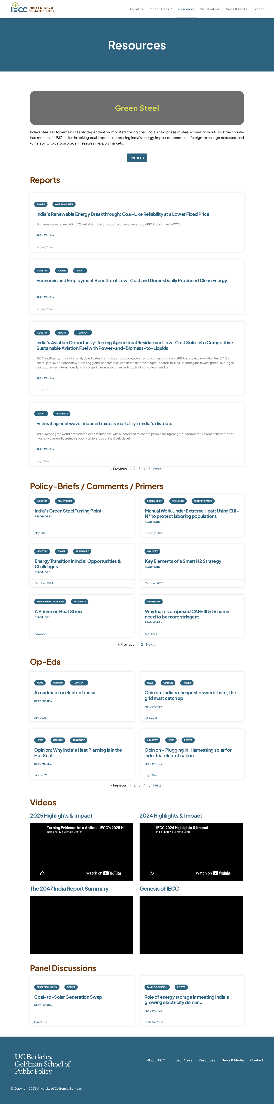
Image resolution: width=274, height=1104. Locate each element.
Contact (259, 9)
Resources (186, 9)
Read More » (45, 235)
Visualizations (210, 9)
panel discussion (47, 987)
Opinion (58, 682)
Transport (82, 332)
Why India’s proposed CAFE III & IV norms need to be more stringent (187, 614)
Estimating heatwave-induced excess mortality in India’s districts (104, 423)
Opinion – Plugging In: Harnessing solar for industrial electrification (188, 752)
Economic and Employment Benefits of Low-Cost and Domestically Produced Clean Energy (131, 280)
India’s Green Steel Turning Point (68, 511)
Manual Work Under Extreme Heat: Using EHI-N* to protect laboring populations (192, 513)
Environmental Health (50, 601)
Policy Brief (65, 501)
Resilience (62, 413)
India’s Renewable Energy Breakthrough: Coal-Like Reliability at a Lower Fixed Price (122, 214)
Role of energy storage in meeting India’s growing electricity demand (186, 999)
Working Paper (64, 204)
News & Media (236, 9)
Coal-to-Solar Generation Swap (68, 997)
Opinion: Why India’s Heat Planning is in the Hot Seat (78, 752)
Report (80, 270)
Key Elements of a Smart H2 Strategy (183, 561)
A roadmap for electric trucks (64, 692)
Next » (158, 468)
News (40, 682)
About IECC (156, 1060)
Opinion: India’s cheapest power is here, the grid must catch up (190, 695)
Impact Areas (159, 9)
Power (41, 204)
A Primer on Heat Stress (59, 611)
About (134, 9)
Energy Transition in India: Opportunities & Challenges (78, 563)
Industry (42, 270)
